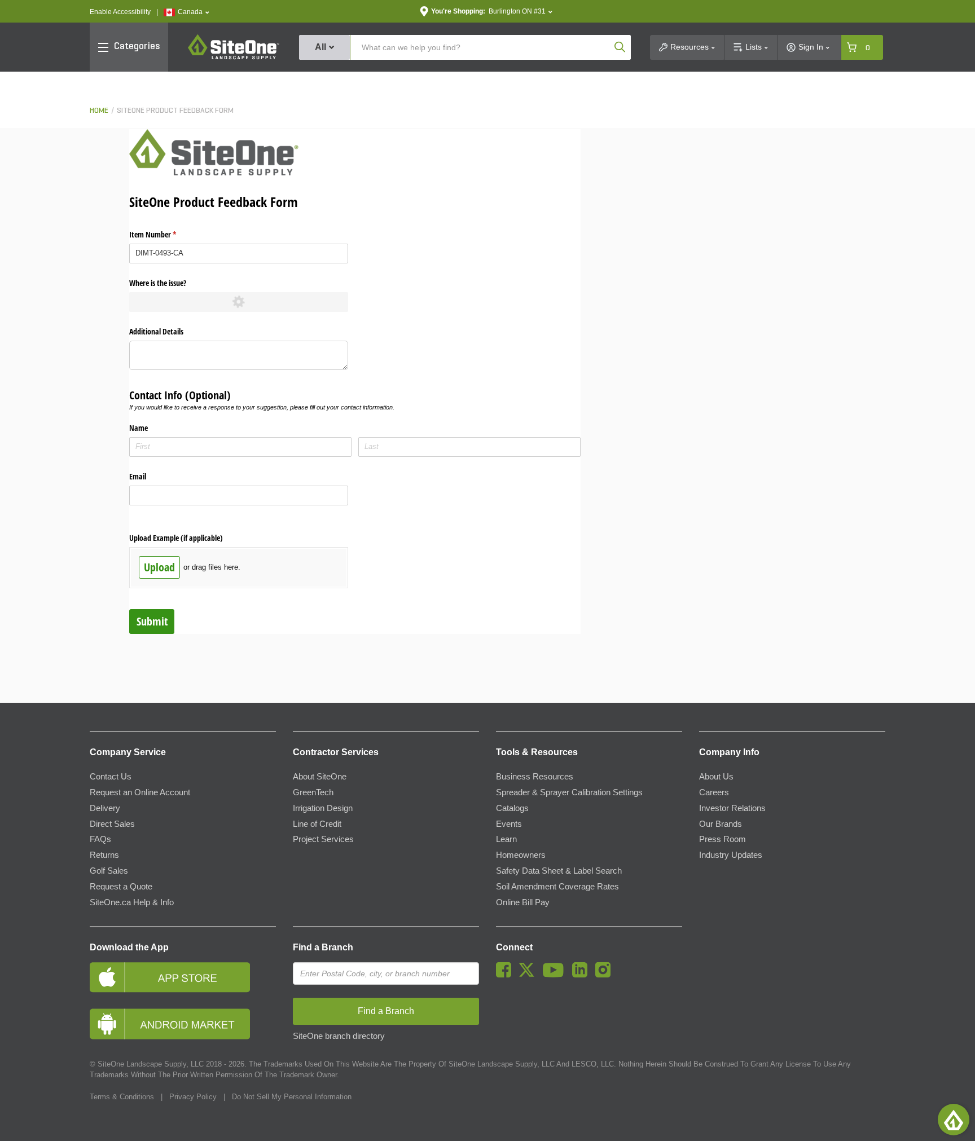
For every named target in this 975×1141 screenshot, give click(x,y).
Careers (714, 792)
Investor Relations (732, 808)
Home (99, 111)
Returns (104, 855)
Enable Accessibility (120, 12)
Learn (506, 839)
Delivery (105, 808)
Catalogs (512, 808)
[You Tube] (556, 974)
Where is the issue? (157, 282)
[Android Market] (183, 1024)
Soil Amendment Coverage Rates (557, 886)
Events (509, 824)
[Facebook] (506, 974)
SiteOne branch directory (339, 1036)
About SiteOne (319, 776)
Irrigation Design (323, 808)
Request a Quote (121, 886)
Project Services (323, 839)
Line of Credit (317, 824)
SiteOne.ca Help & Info (132, 902)
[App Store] (183, 977)
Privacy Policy (193, 1096)
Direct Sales (112, 824)
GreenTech (313, 792)
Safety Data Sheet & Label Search (559, 870)
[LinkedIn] (582, 974)
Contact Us (110, 776)
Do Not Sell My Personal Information (292, 1096)
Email (137, 476)
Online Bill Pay (523, 902)
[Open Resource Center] (953, 1119)
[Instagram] (605, 974)
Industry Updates (730, 855)
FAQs (100, 839)
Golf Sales (109, 870)
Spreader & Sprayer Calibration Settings (569, 792)
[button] (186, 12)
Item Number (166, 234)
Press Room (722, 839)
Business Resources (534, 776)
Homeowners (521, 855)
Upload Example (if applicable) (176, 537)
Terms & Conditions (122, 1096)
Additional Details (156, 331)
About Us (716, 776)
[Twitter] (529, 974)
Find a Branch (323, 947)
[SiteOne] (233, 57)
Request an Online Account (140, 792)
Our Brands (720, 824)
